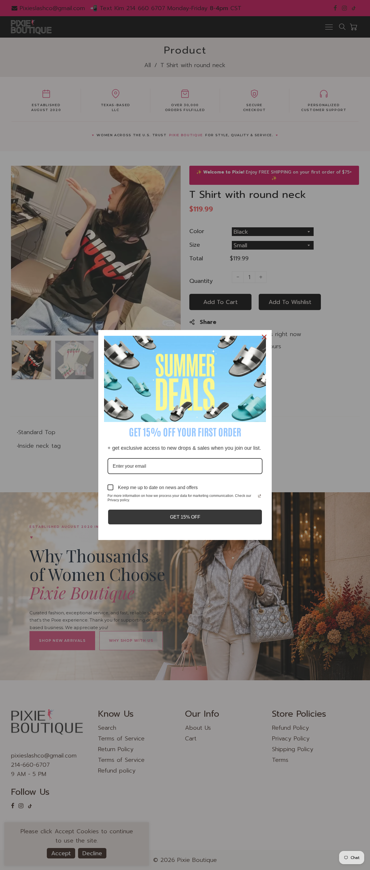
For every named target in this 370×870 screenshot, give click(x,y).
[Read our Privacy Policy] (259, 496)
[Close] (265, 337)
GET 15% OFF (185, 517)
